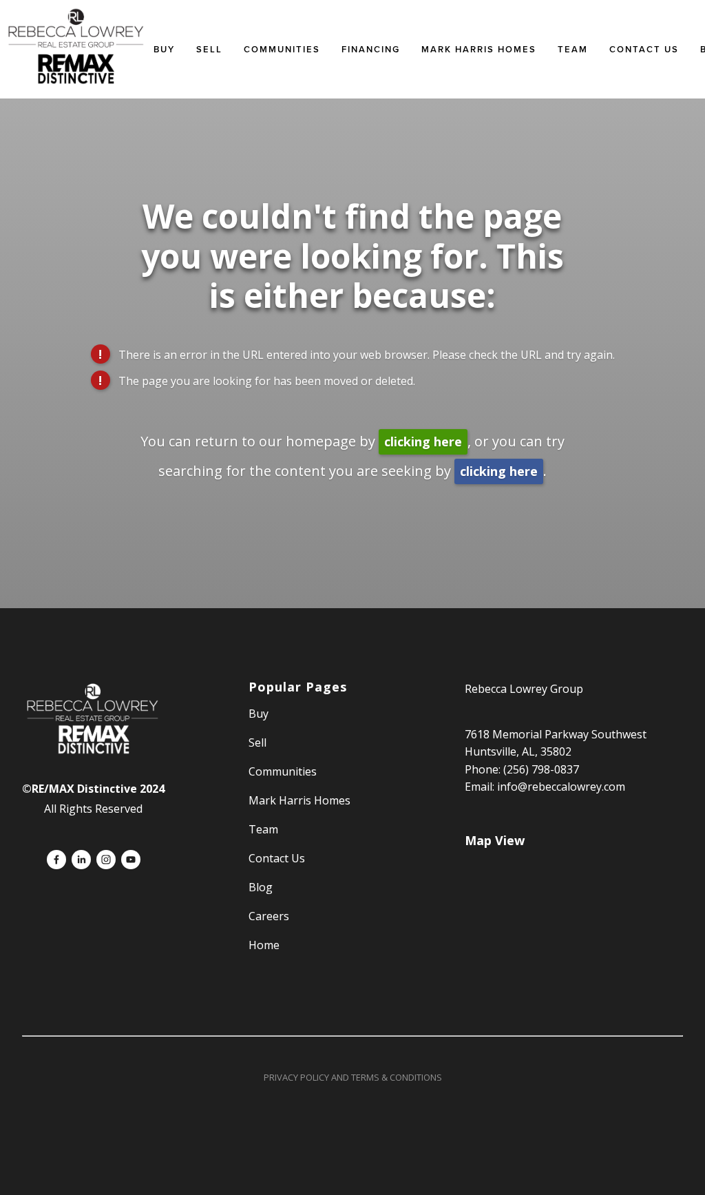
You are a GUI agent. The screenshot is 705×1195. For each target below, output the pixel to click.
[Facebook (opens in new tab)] (56, 859)
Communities (282, 49)
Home (264, 945)
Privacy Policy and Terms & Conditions (353, 1077)
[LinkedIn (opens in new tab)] (81, 859)
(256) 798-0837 (541, 769)
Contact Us (644, 49)
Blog (261, 887)
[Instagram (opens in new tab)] (106, 859)
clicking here (423, 441)
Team (573, 49)
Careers (269, 916)
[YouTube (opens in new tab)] (130, 859)
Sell (257, 742)
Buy (164, 49)
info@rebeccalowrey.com (561, 786)
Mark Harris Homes (478, 49)
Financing (370, 49)
